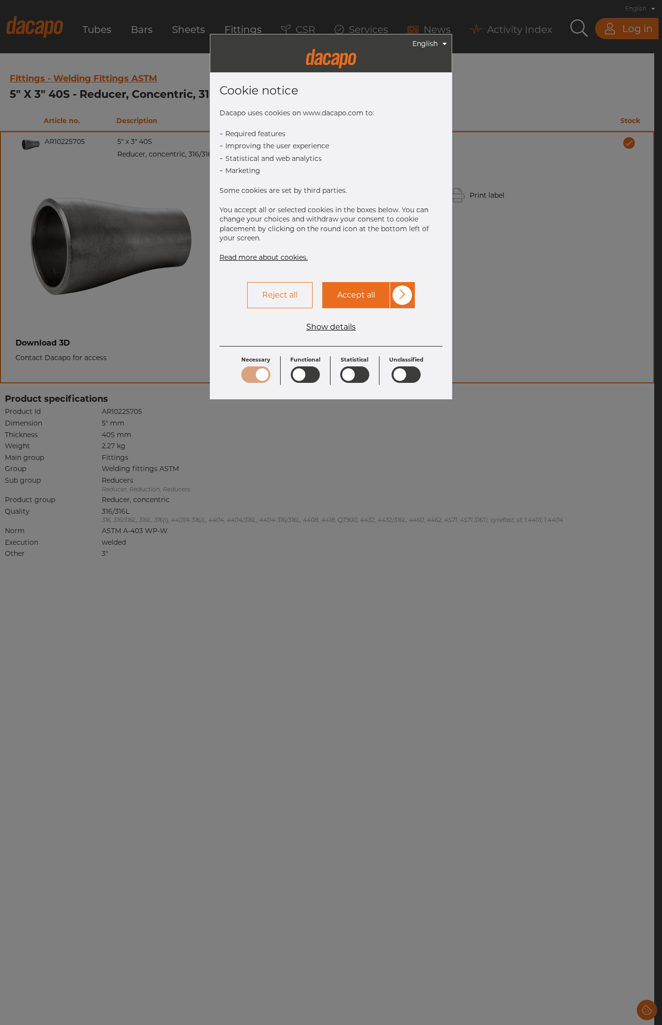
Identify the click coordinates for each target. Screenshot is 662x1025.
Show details (331, 327)
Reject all (280, 295)
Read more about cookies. (264, 257)
